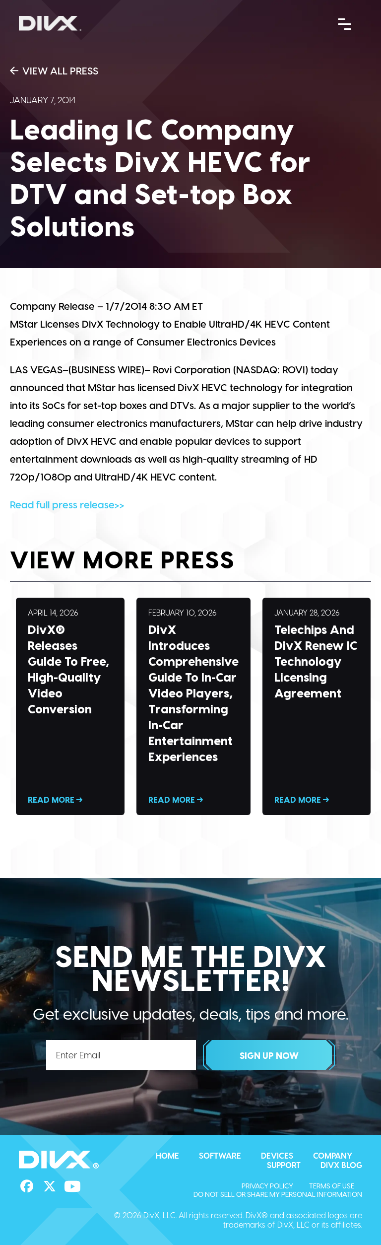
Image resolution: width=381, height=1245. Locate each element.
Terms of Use (331, 1185)
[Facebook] (27, 1186)
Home (167, 1155)
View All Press (60, 70)
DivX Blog (341, 1165)
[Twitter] (50, 1186)
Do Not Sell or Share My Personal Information (277, 1194)
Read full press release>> (67, 504)
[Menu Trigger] (345, 23)
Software (220, 1155)
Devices (277, 1155)
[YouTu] (72, 1186)
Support (284, 1165)
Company (332, 1155)
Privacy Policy (267, 1185)
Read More (70, 706)
